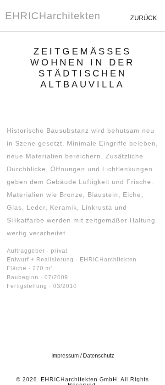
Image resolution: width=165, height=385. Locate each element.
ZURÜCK (143, 18)
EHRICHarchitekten (52, 16)
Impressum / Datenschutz (82, 355)
